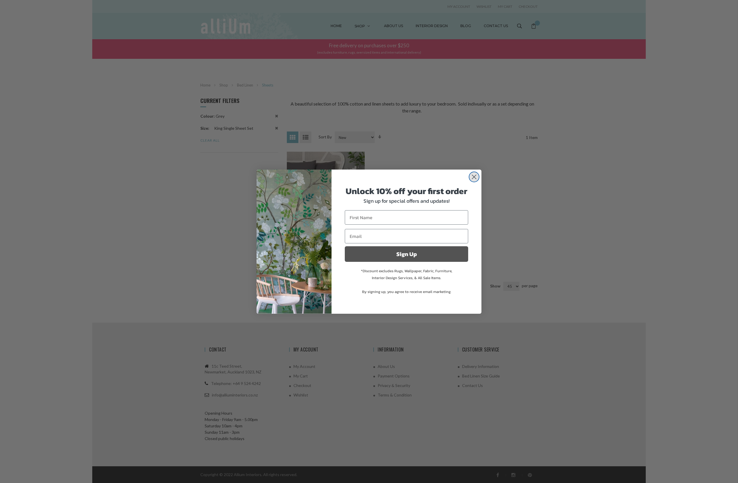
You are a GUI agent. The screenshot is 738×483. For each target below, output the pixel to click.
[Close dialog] (474, 177)
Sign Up (406, 254)
